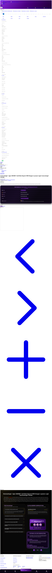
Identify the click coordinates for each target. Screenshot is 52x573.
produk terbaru (4, 21)
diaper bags (3, 91)
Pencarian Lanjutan (2, 165)
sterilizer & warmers (5, 106)
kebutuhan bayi (4, 28)
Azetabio (28, 18)
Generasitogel (10, 497)
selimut (3, 95)
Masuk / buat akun (4, 170)
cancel (1, 166)
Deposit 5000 (2, 561)
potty (2, 147)
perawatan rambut (4, 134)
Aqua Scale (44, 16)
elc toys (2, 159)
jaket (2, 71)
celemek (3, 109)
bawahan (3, 45)
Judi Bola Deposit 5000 (3, 563)
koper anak (3, 81)
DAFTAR (26, 570)
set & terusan (3, 31)
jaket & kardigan (3, 49)
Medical (3, 144)
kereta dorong (4, 76)
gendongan (3, 87)
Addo (3, 16)
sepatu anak (3, 38)
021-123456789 (15, 561)
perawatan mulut (3, 135)
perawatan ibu (4, 138)
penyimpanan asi (3, 123)
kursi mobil (3, 83)
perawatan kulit (3, 130)
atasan (2, 44)
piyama (2, 32)
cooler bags (3, 124)
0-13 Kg (3, 84)
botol (2, 104)
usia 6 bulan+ (3, 79)
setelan (2, 48)
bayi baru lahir (3, 78)
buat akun (3, 171)
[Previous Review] (34, 550)
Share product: (2, 489)
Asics (3, 18)
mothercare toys (3, 158)
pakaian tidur (4, 74)
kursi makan (4, 126)
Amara (35, 16)
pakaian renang (4, 52)
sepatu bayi (3, 37)
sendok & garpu (3, 115)
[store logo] (6, 9)
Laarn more (9, 180)
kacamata (3, 25)
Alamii (27, 16)
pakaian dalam (3, 72)
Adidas (11, 16)
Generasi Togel (2, 565)
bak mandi (3, 149)
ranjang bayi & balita (5, 98)
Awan (19, 18)
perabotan (3, 100)
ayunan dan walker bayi (5, 153)
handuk (3, 151)
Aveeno (12, 18)
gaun (2, 68)
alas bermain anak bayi (5, 155)
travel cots (3, 89)
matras (3, 102)
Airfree (19, 16)
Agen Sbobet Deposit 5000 (3, 567)
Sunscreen (3, 131)
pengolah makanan (4, 117)
